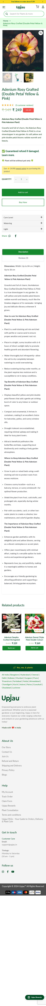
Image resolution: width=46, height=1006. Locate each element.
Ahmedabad (34, 681)
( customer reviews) (24, 105)
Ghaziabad (6, 688)
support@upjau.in (9, 845)
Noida (25, 681)
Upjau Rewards (36, 997)
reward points (21, 169)
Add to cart (23, 192)
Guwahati (37, 685)
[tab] (23, 252)
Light (6, 229)
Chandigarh (7, 685)
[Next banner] (43, 2)
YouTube (12, 872)
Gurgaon (28, 678)
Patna (29, 685)
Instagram (3, 872)
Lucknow (16, 688)
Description (23, 252)
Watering (8, 223)
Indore (22, 685)
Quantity (6, 179)
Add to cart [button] (34, 648)
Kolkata (11, 678)
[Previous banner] (3, 2)
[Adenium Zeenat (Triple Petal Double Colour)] (34, 623)
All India (5, 675)
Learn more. (8, 155)
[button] (41, 33)
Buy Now (23, 202)
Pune (35, 678)
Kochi (15, 685)
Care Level (8, 218)
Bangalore (14, 675)
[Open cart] (37, 6)
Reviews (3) (23, 258)
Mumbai (19, 678)
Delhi (4, 678)
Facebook (7, 872)
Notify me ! (11, 648)
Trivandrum (7, 681)
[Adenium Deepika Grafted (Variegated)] (11, 623)
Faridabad (17, 681)
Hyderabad (25, 675)
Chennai (34, 675)
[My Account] (43, 7)
